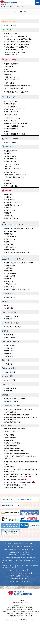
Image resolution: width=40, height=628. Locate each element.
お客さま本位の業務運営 (13, 443)
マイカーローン (10, 345)
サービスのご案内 (10, 231)
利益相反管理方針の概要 (13, 448)
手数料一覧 (8, 364)
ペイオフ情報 (9, 435)
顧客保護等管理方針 (11, 445)
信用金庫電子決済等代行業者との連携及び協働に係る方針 (19, 557)
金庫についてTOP (11, 151)
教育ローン (8, 350)
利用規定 (8, 242)
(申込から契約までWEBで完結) (15, 52)
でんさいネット (10, 297)
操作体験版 (8, 234)
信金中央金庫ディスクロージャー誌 (19, 616)
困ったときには (10, 244)
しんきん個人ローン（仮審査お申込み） (17, 47)
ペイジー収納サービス (12, 128)
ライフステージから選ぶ (13, 326)
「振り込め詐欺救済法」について (15, 485)
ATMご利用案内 (10, 104)
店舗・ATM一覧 (10, 372)
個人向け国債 (9, 83)
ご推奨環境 (8, 268)
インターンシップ (10, 210)
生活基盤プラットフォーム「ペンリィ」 (17, 123)
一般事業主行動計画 (11, 159)
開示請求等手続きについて (13, 422)
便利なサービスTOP (11, 101)
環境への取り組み (10, 161)
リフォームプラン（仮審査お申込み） (17, 36)
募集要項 (8, 213)
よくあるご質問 (10, 239)
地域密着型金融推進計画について (16, 175)
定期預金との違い (11, 77)
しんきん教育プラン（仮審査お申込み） (17, 44)
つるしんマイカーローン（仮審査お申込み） (19, 39)
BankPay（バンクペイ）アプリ (15, 109)
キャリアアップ (10, 199)
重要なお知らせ (10, 318)
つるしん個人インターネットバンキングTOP (19, 228)
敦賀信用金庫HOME (7, 7)
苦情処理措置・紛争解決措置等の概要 (17, 453)
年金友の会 (8, 391)
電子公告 (8, 180)
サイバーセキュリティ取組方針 (15, 479)
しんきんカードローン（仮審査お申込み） (18, 41)
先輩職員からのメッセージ (13, 205)
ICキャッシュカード (11, 112)
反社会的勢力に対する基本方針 (15, 451)
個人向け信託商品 (10, 72)
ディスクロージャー (11, 172)
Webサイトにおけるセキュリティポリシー (18, 409)
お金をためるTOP (11, 25)
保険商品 (8, 69)
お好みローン (9, 356)
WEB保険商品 (9, 66)
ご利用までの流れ (11, 114)
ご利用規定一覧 (10, 466)
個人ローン (8, 353)
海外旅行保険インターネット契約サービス (18, 85)
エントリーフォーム (11, 218)
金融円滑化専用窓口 (11, 401)
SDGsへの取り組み (11, 186)
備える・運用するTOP (12, 64)
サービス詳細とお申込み (13, 88)
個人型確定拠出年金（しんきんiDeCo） (17, 92)
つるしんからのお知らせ (13, 316)
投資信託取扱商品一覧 (13, 79)
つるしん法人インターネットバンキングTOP (19, 263)
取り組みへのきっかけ (13, 164)
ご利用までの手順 (10, 236)
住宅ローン (8, 348)
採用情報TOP (9, 194)
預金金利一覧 (9, 335)
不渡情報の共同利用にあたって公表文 (17, 415)
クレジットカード (10, 120)
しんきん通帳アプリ (11, 106)
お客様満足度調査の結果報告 (15, 177)
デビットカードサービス (13, 118)
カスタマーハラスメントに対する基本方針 (19, 581)
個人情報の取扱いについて (26, 549)
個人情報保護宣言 (10, 412)
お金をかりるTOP (11, 33)
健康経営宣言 (9, 183)
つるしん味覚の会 (10, 388)
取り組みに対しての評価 (13, 168)
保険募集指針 (9, 440)
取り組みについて (11, 166)
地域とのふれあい (10, 156)
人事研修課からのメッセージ (14, 202)
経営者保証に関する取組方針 (14, 487)
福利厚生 (8, 207)
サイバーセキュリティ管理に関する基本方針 (19, 482)
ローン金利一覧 (10, 337)
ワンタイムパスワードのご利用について (17, 252)
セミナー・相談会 (10, 142)
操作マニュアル (10, 250)
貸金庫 (7, 131)
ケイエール (8, 305)
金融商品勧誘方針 (10, 437)
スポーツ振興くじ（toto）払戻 (15, 134)
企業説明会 (8, 215)
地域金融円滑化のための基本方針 (15, 399)
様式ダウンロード (10, 247)
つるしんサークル (7, 499)
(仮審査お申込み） (11, 54)
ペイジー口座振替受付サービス (15, 126)
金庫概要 (8, 153)
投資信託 (8, 74)
